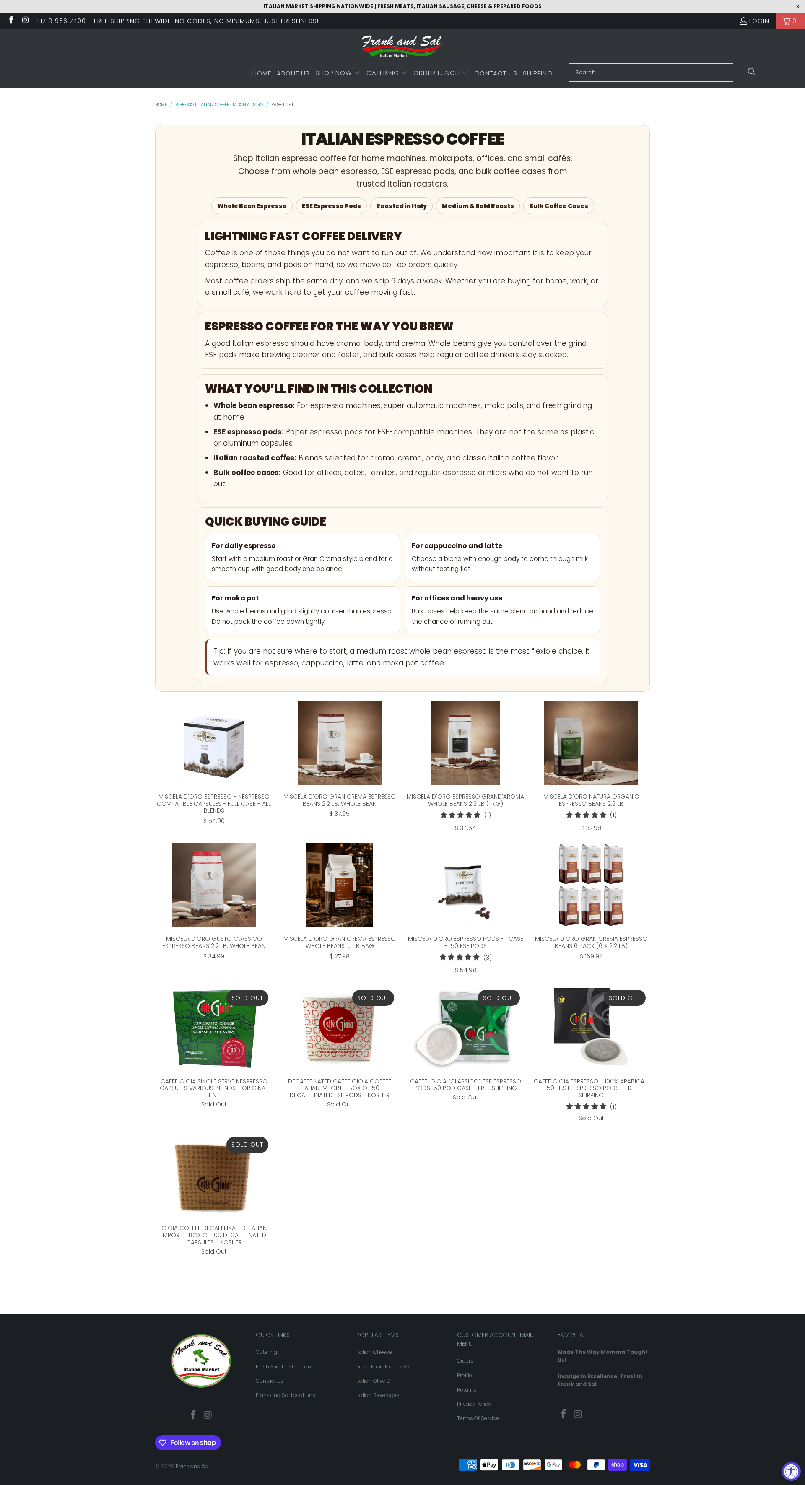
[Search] (751, 72)
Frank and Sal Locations (285, 1395)
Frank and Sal (193, 1466)
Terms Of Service (478, 1418)
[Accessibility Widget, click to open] (791, 1471)
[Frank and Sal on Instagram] (25, 20)
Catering (266, 1351)
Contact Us (269, 1380)
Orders (465, 1360)
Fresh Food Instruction (283, 1366)
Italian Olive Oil (374, 1380)
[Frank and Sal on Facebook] (10, 20)
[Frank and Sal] (403, 48)
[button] (338, 73)
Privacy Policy (474, 1403)
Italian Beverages (378, 1395)
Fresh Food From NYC (382, 1366)
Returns (466, 1389)
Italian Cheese (374, 1351)
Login (759, 20)
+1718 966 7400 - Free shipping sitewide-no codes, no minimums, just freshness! (177, 20)
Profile (464, 1375)
